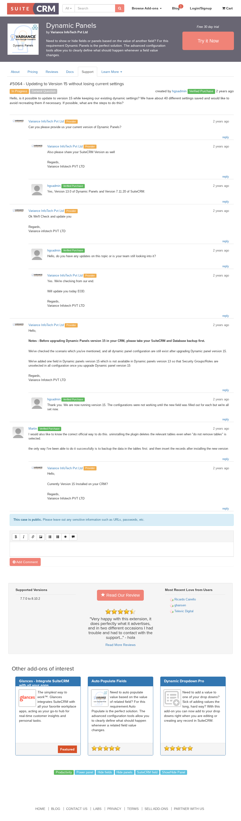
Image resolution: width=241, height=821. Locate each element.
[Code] (65, 536)
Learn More (110, 72)
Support (87, 72)
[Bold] (16, 536)
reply (225, 137)
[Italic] (24, 536)
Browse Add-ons (145, 8)
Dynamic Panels (71, 25)
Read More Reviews (120, 645)
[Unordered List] (50, 536)
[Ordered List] (58, 536)
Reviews (52, 72)
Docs (70, 72)
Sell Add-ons (156, 809)
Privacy (114, 809)
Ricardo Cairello (184, 599)
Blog (177, 7)
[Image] (41, 536)
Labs (97, 809)
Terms (133, 809)
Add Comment (27, 562)
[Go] (119, 8)
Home (40, 809)
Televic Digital (183, 611)
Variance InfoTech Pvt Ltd (69, 32)
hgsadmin (179, 91)
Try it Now (208, 40)
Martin (32, 428)
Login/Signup (201, 8)
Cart (229, 8)
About (15, 72)
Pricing (33, 72)
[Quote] (73, 536)
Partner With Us (189, 809)
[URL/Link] (33, 536)
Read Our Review (122, 595)
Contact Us (76, 809)
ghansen (179, 605)
